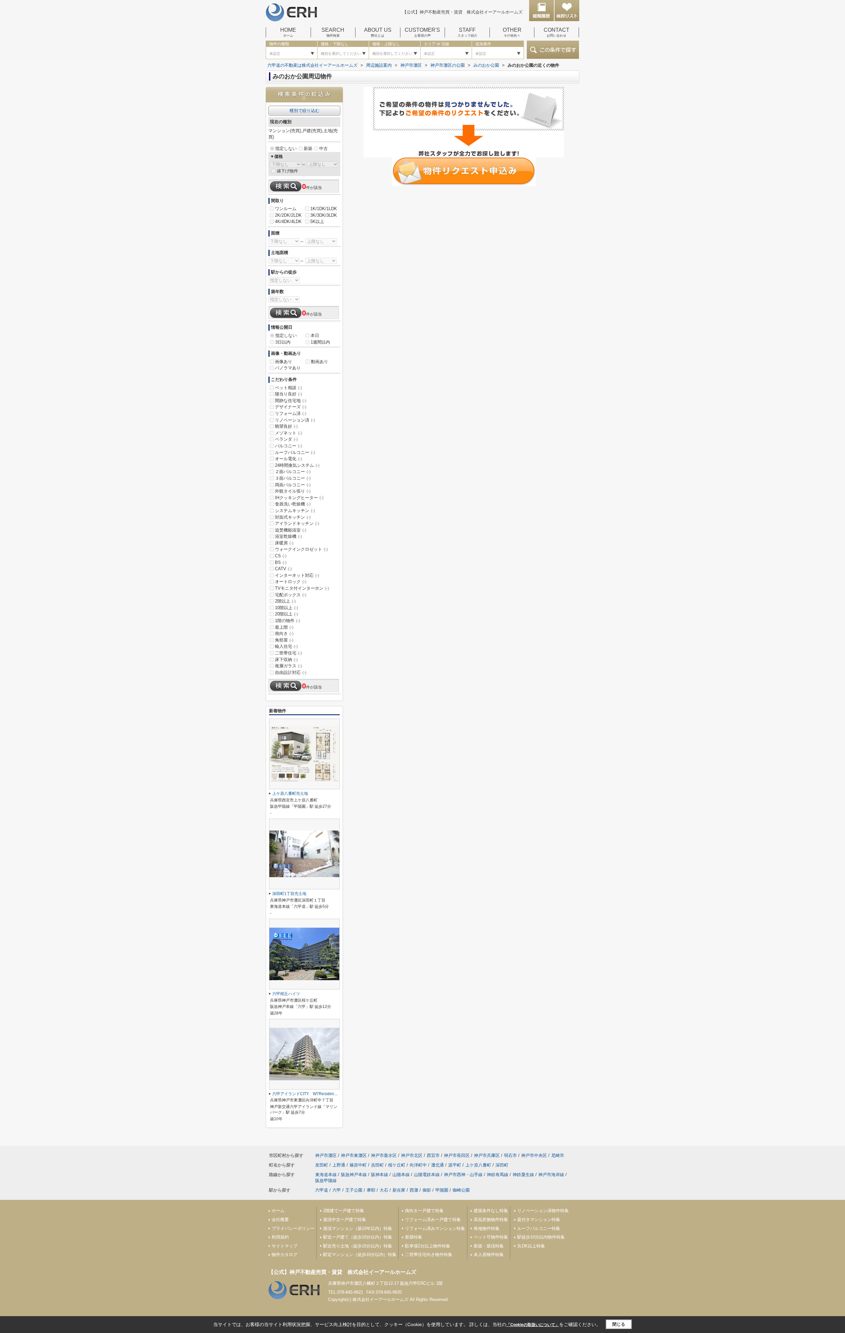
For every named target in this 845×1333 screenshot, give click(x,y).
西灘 (414, 1190)
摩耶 (371, 1190)
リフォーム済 (290, 413)
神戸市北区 (411, 1155)
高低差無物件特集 (491, 1219)
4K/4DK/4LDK (288, 221)
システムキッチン (295, 510)
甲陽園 (441, 1190)
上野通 (338, 1165)
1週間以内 (320, 342)
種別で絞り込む (304, 110)
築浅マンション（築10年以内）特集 (357, 1228)
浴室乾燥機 (288, 536)
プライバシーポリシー (293, 1228)
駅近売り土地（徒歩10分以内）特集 (357, 1245)
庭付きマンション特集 (538, 1219)
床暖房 (284, 542)
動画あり (319, 361)
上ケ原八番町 (478, 1165)
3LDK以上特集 (531, 1245)
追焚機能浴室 (290, 530)
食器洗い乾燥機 (293, 503)
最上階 (284, 627)
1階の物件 (287, 620)
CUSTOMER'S (422, 32)
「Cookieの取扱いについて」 (532, 1324)
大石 (384, 1190)
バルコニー (288, 445)
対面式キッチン (293, 517)
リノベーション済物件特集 (543, 1210)
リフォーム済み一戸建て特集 (433, 1219)
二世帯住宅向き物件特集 (428, 1254)
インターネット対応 (297, 575)
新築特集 (413, 1237)
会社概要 (280, 1219)
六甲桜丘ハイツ (286, 993)
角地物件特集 (486, 1228)
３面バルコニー (293, 478)
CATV (283, 568)
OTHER (512, 32)
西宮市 (433, 1155)
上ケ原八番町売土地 (290, 793)
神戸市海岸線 (551, 1174)
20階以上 (286, 613)
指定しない (286, 148)
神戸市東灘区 (354, 1155)
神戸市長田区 (457, 1155)
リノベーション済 (295, 420)
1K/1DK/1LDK (323, 208)
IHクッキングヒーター (299, 497)
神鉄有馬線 (497, 1174)
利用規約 (280, 1237)
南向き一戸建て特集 (424, 1210)
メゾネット (288, 432)
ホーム (278, 1210)
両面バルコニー (293, 484)
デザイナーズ (290, 406)
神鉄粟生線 (523, 1174)
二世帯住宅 (288, 652)
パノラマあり (288, 367)
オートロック (290, 581)
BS (281, 562)
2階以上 (285, 601)
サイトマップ (284, 1245)
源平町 (454, 1165)
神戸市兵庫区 (487, 1155)
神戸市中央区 (534, 1155)
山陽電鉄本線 (427, 1174)
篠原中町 (358, 1165)
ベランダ (286, 439)
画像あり (283, 361)
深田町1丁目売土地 (289, 893)
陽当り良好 (288, 393)
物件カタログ (284, 1254)
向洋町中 (418, 1165)
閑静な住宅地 (290, 400)
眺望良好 (286, 426)
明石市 (510, 1155)
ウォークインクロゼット (301, 549)
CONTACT (556, 32)
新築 (308, 148)
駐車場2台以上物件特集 (427, 1245)
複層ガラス (288, 665)
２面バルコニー (293, 471)
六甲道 (321, 1190)
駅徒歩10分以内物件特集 (541, 1237)
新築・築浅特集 (489, 1245)
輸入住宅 (286, 646)
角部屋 (284, 640)
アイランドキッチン (297, 523)
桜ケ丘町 (396, 1165)
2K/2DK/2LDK (288, 215)
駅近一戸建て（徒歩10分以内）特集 (357, 1237)
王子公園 (353, 1190)
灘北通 (437, 1165)
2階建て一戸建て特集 (343, 1210)
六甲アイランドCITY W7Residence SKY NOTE (318, 1094)
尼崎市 (557, 1155)
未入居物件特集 (489, 1254)
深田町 (501, 1165)
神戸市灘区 (326, 1155)
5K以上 (317, 221)
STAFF (467, 32)
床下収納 (286, 659)
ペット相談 (288, 387)
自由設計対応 (290, 672)
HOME (288, 32)
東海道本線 (326, 1174)
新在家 (398, 1190)
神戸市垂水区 (384, 1155)
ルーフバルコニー (295, 452)
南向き (284, 633)
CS (281, 555)
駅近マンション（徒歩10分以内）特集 (359, 1254)
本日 (315, 335)
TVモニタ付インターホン (302, 588)
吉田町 (377, 1165)
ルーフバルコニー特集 (538, 1228)
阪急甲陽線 (326, 1180)
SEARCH (332, 32)
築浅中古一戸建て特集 (344, 1219)
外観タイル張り (293, 491)
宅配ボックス (290, 594)
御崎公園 (461, 1190)
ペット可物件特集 (491, 1237)
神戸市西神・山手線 (463, 1174)
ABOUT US (377, 32)
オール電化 (288, 458)
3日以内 (282, 342)
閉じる (618, 1324)
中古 (323, 148)
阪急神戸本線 (354, 1174)
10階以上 (286, 607)
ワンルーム (285, 208)
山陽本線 (401, 1174)
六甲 (336, 1190)
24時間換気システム (297, 465)
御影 (426, 1190)
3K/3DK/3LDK (323, 215)
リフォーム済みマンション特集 (435, 1228)
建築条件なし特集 (491, 1210)
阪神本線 (379, 1174)
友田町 (321, 1165)
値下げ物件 (287, 170)
